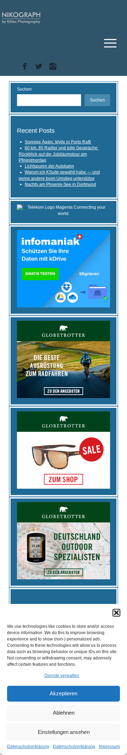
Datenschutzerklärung (28, 746)
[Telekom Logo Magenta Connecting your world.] (63, 210)
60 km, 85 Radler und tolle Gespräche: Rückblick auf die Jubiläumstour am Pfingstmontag (58, 154)
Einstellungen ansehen (64, 732)
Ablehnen (63, 713)
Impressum (109, 746)
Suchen (24, 89)
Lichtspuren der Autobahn (49, 166)
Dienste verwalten (61, 675)
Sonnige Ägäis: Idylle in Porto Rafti (58, 141)
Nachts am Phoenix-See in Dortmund (60, 184)
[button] (116, 612)
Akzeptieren (63, 693)
